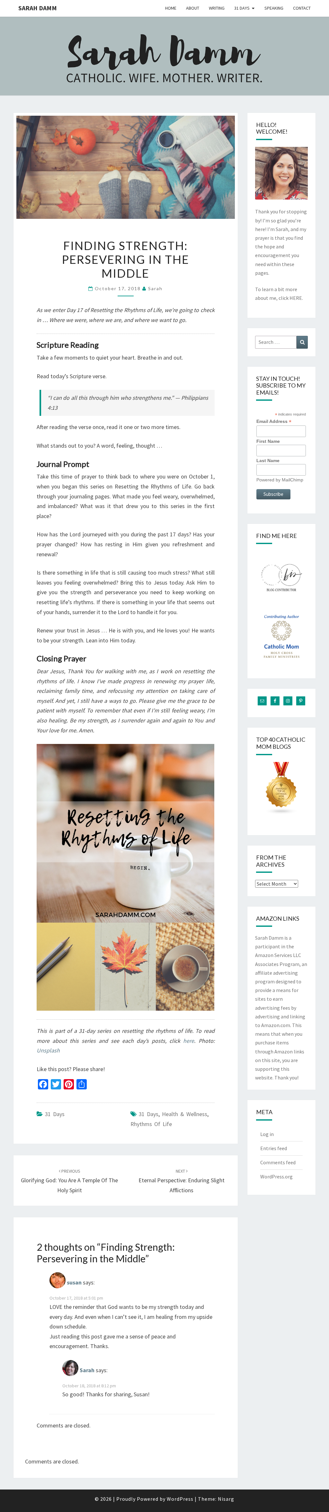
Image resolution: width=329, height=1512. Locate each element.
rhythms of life (151, 1124)
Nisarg (226, 1499)
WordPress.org (276, 1176)
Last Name (268, 460)
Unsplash (48, 1050)
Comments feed (278, 1162)
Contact (302, 8)
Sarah (155, 288)
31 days (148, 1114)
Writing (217, 8)
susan (74, 1282)
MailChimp (292, 479)
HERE (295, 298)
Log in (267, 1134)
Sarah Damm (37, 8)
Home (170, 8)
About (192, 8)
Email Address (273, 421)
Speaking (273, 8)
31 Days (242, 8)
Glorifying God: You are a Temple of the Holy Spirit (69, 1181)
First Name (268, 441)
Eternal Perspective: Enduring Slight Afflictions (181, 1181)
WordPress (180, 1499)
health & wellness (184, 1114)
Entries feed (273, 1148)
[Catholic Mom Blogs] (281, 790)
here (188, 1040)
